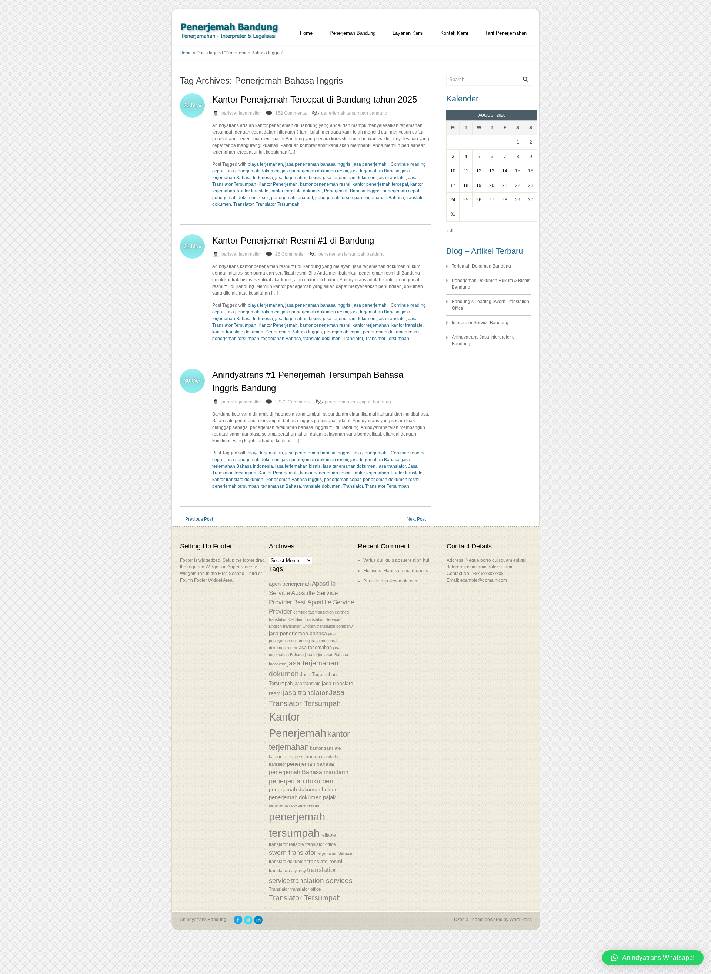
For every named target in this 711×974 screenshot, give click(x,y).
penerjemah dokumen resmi (240, 197)
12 (478, 171)
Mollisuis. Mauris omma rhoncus (395, 570)
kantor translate (252, 191)
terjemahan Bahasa (384, 197)
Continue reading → (411, 164)
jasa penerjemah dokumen (253, 171)
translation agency (287, 870)
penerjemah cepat (401, 191)
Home (306, 33)
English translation (285, 626)
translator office (305, 889)
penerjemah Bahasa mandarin (308, 772)
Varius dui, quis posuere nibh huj (396, 560)
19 (478, 185)
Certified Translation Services (314, 619)
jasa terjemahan (315, 647)
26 (478, 199)
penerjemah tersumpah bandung (354, 113)
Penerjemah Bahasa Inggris (352, 191)
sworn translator (292, 852)
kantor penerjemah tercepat (380, 184)
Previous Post (196, 519)
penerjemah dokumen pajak (302, 797)
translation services (322, 880)
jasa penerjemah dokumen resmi (315, 171)
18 (465, 185)
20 (491, 185)
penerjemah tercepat (292, 197)
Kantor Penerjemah (278, 184)
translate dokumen (322, 338)
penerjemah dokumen (301, 781)
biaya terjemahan (265, 164)
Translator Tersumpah (278, 204)
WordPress (521, 919)
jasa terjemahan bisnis (298, 177)
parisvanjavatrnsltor (241, 113)
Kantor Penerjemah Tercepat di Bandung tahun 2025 (314, 99)
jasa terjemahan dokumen (349, 177)
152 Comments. (291, 113)
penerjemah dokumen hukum (303, 789)
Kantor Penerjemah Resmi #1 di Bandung (293, 240)
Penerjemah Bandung (352, 33)
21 (504, 185)
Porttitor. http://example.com (390, 581)
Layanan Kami (408, 33)
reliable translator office (312, 844)
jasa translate (307, 683)
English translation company (328, 626)
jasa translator (392, 177)
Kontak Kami (454, 33)
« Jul (451, 230)
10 (452, 171)
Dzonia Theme (469, 919)
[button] (653, 957)
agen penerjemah (290, 584)
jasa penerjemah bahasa (298, 633)
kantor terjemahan (371, 325)
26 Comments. (289, 254)
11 (466, 171)
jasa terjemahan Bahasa (375, 171)
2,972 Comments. (293, 401)
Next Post (419, 519)
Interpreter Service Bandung (480, 322)
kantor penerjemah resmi (325, 184)
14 (504, 171)
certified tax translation (313, 612)
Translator (243, 204)
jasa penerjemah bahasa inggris (317, 164)
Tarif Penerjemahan (506, 33)
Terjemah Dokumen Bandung (481, 266)
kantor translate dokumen (296, 191)
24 (452, 199)
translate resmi (324, 861)
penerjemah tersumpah (338, 197)
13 (491, 171)
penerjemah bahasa (310, 764)
